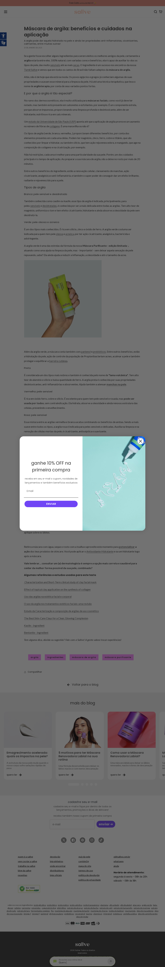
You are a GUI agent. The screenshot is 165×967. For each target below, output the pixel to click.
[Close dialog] (140, 441)
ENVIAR (51, 504)
